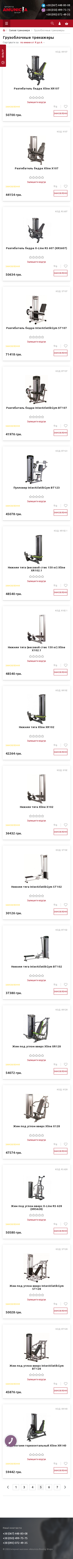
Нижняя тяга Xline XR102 (36, 727)
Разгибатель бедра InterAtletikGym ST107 (36, 328)
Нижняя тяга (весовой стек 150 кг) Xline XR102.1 (36, 569)
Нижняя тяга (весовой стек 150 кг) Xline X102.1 (36, 649)
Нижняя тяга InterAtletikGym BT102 (36, 966)
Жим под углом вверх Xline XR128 (36, 1046)
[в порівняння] (57, 106)
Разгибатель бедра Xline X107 (36, 168)
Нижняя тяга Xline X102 (36, 806)
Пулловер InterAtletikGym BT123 (36, 487)
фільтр (3, 55)
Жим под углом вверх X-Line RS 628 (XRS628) (36, 1208)
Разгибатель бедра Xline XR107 (36, 88)
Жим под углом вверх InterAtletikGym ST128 (37, 1287)
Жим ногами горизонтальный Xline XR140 (36, 1445)
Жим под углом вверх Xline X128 (36, 1126)
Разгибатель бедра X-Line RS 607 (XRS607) (36, 248)
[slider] (36, 97)
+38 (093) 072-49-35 (58, 14)
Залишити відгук (36, 102)
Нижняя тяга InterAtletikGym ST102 (36, 886)
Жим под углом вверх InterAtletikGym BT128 (37, 1367)
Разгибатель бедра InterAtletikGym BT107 (36, 407)
